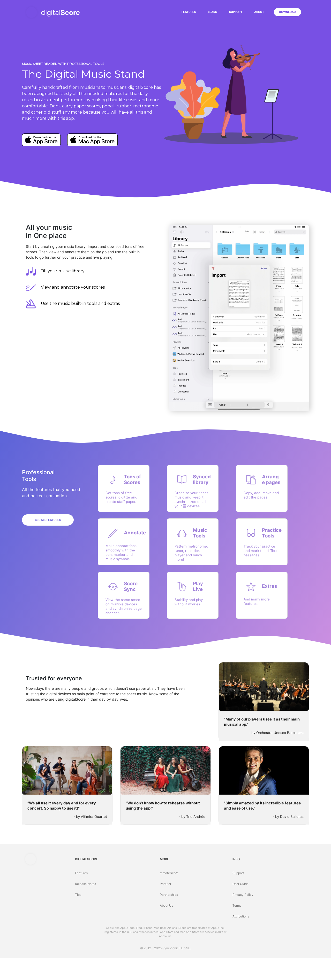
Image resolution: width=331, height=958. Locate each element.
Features (81, 873)
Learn (212, 12)
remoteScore (169, 873)
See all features (48, 520)
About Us (166, 905)
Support (235, 12)
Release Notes (85, 884)
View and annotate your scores (73, 287)
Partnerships (169, 895)
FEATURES (190, 12)
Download (287, 12)
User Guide (240, 884)
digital (60, 12)
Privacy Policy (242, 895)
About (259, 12)
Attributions (240, 916)
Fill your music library (63, 270)
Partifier (165, 884)
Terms (236, 905)
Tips (78, 895)
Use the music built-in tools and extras (80, 303)
